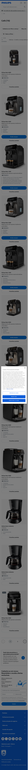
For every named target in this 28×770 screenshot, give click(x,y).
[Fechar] (24, 367)
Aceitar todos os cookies (13, 400)
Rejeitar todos (13, 396)
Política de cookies (9, 389)
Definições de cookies (13, 393)
